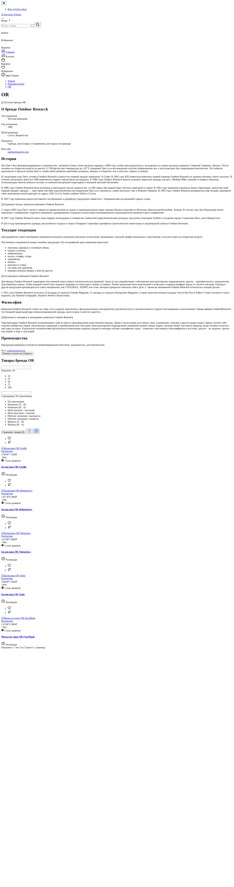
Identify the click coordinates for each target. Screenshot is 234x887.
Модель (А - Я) (16, 421)
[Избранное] (120, 438)
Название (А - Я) (17, 404)
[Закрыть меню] (3, 3)
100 (9, 387)
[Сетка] (36, 431)
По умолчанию (16, 401)
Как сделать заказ (17, 9)
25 (9, 378)
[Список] (29, 431)
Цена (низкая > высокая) (21, 410)
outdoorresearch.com (18, 152)
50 (9, 381)
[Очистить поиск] (32, 25)
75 (9, 384)
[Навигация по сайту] (2, 18)
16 (9, 376)
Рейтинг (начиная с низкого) (23, 418)
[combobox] (16, 367)
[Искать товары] (38, 24)
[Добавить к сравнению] (120, 442)
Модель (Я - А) (16, 424)
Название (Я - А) (17, 407)
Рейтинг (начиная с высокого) (24, 416)
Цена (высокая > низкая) (21, 413)
